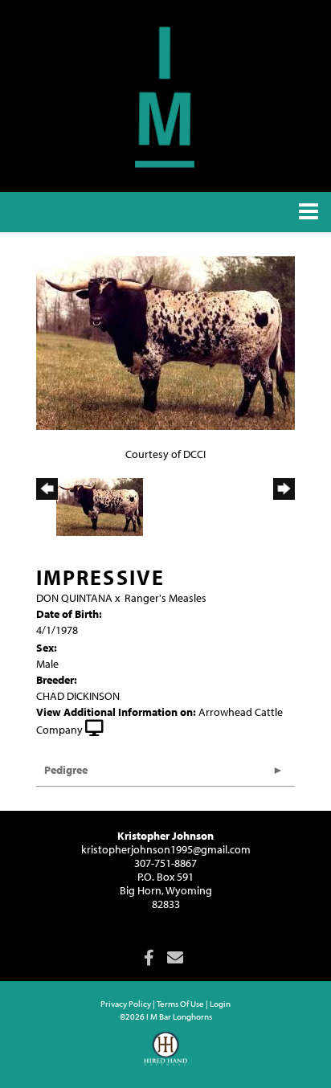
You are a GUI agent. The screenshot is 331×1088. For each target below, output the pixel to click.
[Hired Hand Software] (166, 1056)
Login (220, 1003)
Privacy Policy (125, 1003)
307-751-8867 (165, 863)
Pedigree (66, 770)
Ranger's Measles (165, 598)
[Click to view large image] (165, 342)
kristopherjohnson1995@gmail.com (166, 849)
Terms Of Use (180, 1003)
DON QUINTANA (74, 598)
